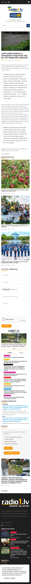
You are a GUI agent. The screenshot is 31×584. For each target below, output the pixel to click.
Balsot (8, 448)
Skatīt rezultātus (12, 453)
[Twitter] (2, 2)
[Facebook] (4, 2)
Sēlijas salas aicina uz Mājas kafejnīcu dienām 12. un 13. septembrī (15, 226)
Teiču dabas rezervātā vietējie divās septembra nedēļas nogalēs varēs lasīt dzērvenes (15, 190)
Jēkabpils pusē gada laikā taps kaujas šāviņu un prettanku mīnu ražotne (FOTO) (15, 362)
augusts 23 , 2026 (5, 485)
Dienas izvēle (7, 377)
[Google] (6, 2)
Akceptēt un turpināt (9, 578)
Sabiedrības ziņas (8, 364)
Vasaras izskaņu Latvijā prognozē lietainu (14, 357)
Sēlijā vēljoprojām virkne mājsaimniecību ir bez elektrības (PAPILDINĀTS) (15, 374)
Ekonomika (6, 359)
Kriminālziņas (7, 389)
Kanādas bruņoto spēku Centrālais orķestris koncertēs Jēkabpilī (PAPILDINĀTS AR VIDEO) (14, 262)
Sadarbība (5, 564)
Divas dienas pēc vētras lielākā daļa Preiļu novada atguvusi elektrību (14, 398)
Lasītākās (21, 352)
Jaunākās (9, 352)
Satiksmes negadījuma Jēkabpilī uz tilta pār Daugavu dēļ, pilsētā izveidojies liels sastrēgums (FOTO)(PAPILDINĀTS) (15, 392)
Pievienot (6, 325)
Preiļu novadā (7, 395)
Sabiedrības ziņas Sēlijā (9, 372)
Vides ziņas (7, 355)
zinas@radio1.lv (7, 525)
